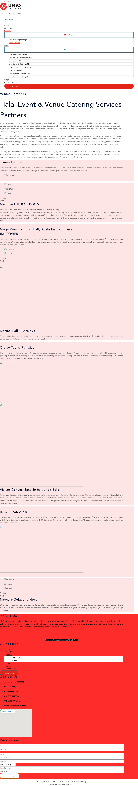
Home (6, 25)
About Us (8, 28)
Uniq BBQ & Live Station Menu (20, 58)
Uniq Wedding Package (18, 40)
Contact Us (8, 82)
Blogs (6, 80)
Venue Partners (14, 43)
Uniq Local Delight (16, 70)
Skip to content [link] (6, 1)
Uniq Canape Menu (16, 61)
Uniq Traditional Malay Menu (20, 77)
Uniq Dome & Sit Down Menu (20, 64)
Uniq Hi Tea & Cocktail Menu (20, 67)
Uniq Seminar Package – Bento (20, 54)
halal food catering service (37, 123)
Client (14, 660)
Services (7, 31)
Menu (6, 46)
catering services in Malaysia (67, 157)
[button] (9, 673)
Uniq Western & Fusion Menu (20, 74)
